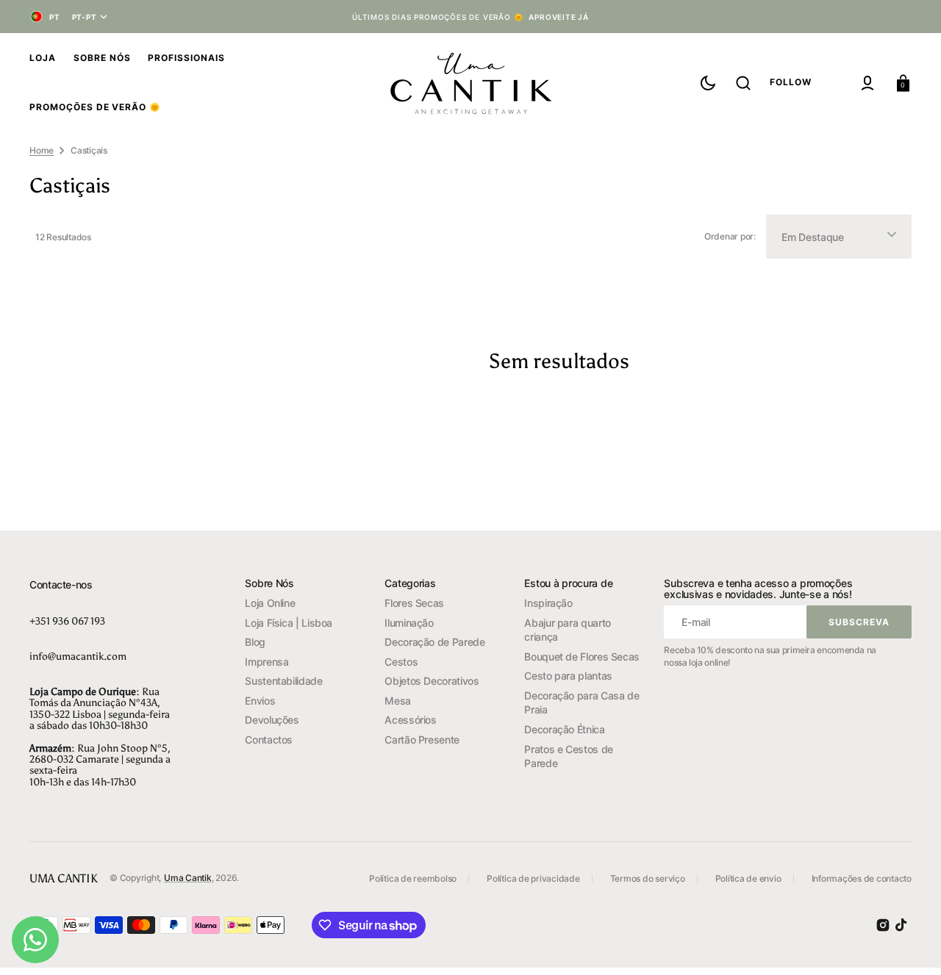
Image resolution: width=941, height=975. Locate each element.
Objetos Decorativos (431, 680)
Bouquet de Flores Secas (582, 656)
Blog (255, 642)
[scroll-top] (909, 943)
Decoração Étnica (564, 729)
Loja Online (270, 603)
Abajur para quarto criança (567, 630)
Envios (260, 700)
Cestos (401, 661)
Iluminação (408, 622)
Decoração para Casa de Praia (581, 702)
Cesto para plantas (568, 675)
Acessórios (410, 719)
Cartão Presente (421, 739)
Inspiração (548, 603)
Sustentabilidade (283, 680)
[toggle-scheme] (708, 83)
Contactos (269, 739)
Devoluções (271, 719)
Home (41, 150)
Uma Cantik (188, 877)
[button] (743, 83)
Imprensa (266, 661)
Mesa (397, 700)
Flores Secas (414, 603)
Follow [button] (791, 81)
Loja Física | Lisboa (288, 622)
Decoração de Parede (434, 642)
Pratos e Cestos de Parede (568, 756)
